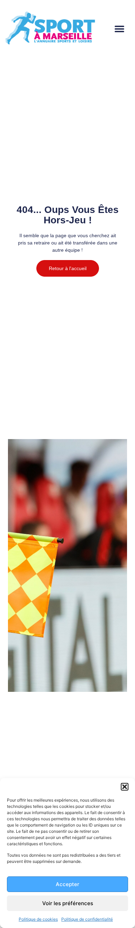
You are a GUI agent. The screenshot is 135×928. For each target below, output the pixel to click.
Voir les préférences (67, 903)
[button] (124, 786)
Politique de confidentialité (87, 919)
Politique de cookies (38, 919)
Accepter (67, 884)
